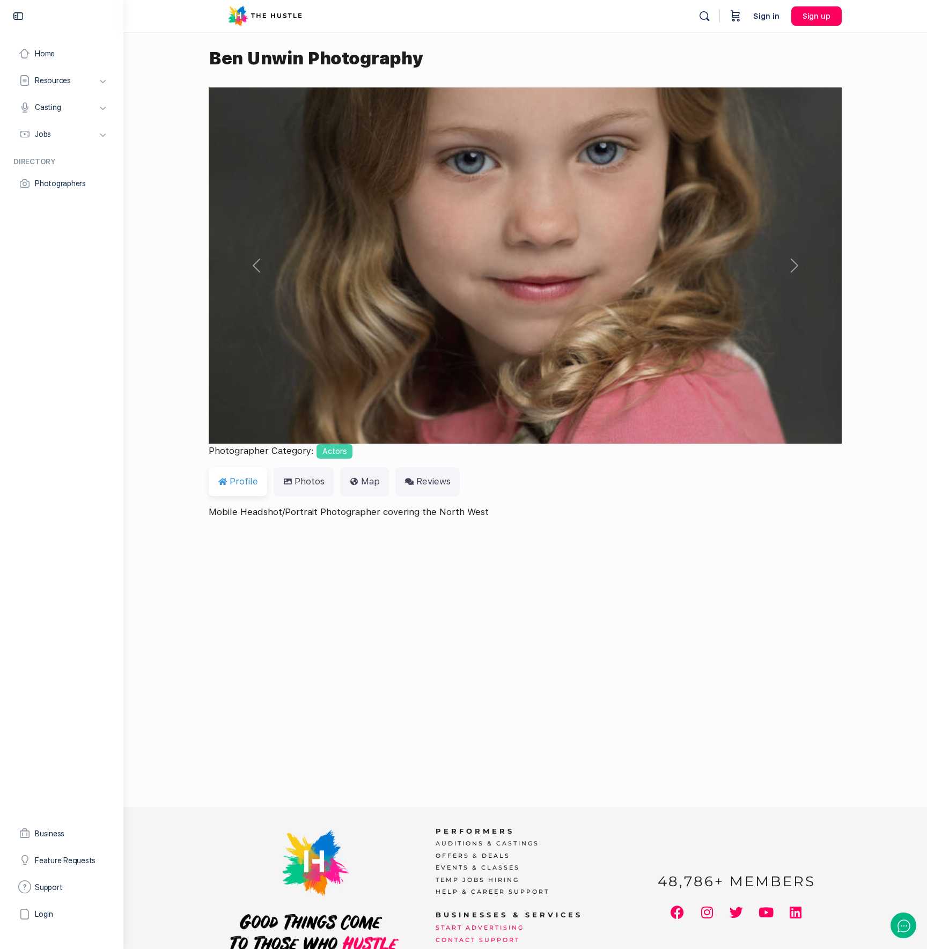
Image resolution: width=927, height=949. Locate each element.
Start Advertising (480, 927)
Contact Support (478, 940)
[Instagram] (707, 912)
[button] (256, 265)
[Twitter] (736, 912)
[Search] (704, 16)
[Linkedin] (795, 912)
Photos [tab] (310, 481)
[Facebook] (677, 912)
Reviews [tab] (433, 481)
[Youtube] (766, 912)
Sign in (766, 16)
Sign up (816, 16)
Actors (334, 450)
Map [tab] (370, 481)
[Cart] (735, 16)
